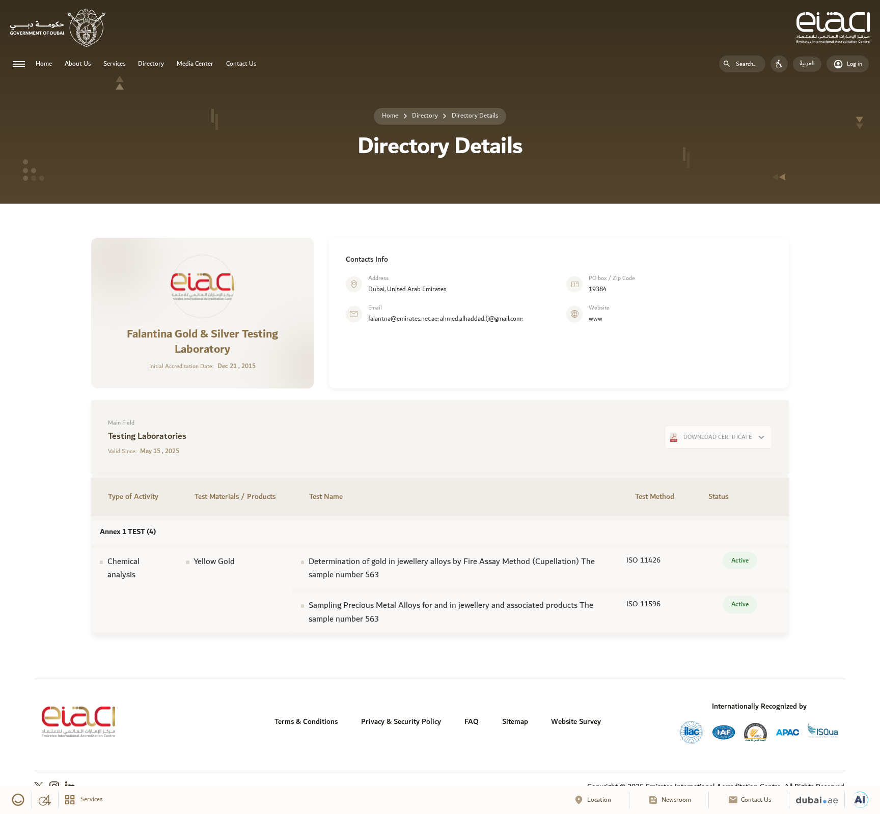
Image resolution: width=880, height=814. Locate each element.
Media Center (195, 64)
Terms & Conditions (306, 721)
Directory (151, 64)
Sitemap (515, 721)
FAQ (471, 721)
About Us (78, 64)
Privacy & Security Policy (401, 721)
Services (114, 64)
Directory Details (475, 115)
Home (44, 64)
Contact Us (241, 64)
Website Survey (576, 721)
